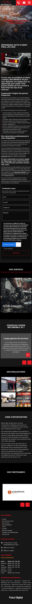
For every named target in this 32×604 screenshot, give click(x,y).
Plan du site (5, 534)
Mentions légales (7, 530)
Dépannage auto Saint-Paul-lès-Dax (10, 582)
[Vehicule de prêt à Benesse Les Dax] (8, 399)
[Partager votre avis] (9, 9)
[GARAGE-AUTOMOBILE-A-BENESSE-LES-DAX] (23, 384)
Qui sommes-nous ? (8, 521)
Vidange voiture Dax (6, 580)
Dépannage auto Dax (9, 586)
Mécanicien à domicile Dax (22, 580)
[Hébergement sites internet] (16, 600)
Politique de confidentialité (10, 532)
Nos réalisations (7, 525)
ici (20, 240)
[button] (29, 2)
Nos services (6, 523)
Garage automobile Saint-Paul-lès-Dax (18, 590)
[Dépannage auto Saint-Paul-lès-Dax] (16, 64)
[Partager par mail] (12, 9)
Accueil (4, 519)
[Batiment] (8, 384)
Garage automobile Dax (8, 588)
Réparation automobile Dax (24, 586)
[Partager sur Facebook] (4, 9)
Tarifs (4, 526)
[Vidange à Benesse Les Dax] (23, 399)
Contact (4, 528)
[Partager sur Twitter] (6, 9)
